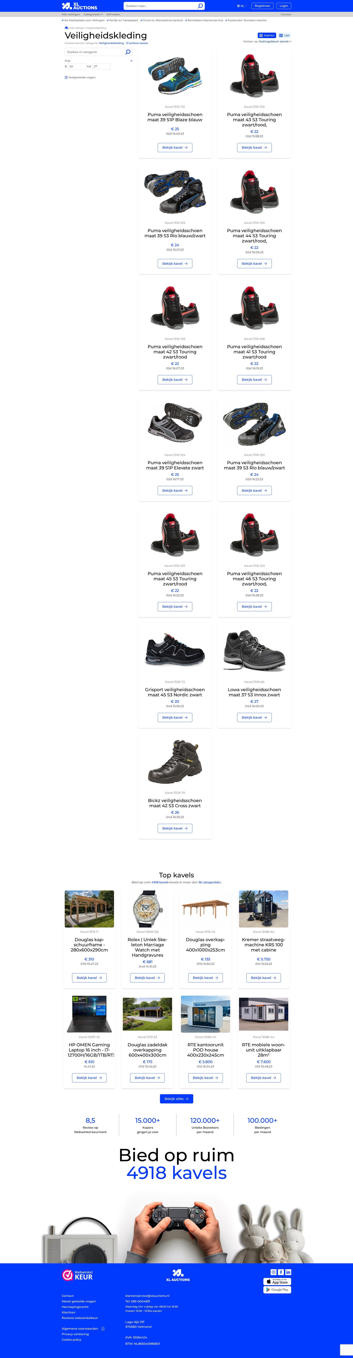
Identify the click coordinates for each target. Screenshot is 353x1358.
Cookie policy (71, 1339)
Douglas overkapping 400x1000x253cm (205, 945)
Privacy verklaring (75, 1334)
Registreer (262, 6)
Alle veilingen (71, 14)
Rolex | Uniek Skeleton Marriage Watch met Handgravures (147, 947)
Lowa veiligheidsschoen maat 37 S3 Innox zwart (254, 692)
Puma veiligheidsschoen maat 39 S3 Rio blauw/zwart (175, 233)
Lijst (287, 35)
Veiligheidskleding (96, 28)
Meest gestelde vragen (79, 1301)
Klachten (68, 1312)
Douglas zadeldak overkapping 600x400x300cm (147, 1050)
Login (284, 6)
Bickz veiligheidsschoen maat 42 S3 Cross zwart (175, 803)
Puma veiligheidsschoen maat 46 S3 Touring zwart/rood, (254, 579)
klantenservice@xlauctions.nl (147, 1296)
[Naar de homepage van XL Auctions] (79, 6)
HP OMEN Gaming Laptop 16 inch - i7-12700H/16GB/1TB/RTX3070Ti (99, 1050)
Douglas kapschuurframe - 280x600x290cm (89, 945)
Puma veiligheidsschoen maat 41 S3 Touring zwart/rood (254, 352)
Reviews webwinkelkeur (80, 1318)
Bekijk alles (174, 1099)
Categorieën (92, 14)
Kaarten (269, 35)
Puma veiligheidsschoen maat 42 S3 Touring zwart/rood (175, 352)
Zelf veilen (113, 14)
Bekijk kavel (172, 148)
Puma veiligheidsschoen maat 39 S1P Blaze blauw (174, 117)
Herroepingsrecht (75, 1307)
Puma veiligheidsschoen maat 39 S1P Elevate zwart (175, 465)
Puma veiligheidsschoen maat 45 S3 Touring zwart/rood (175, 579)
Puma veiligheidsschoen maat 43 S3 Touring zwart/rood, (254, 119)
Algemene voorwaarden (80, 1328)
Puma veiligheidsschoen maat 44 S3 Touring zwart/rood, (254, 236)
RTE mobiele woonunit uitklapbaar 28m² (263, 1050)
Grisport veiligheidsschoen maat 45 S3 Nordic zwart (175, 692)
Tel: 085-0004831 (137, 1301)
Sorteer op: (266, 41)
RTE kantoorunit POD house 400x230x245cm (205, 1050)
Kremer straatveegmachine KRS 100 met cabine (263, 945)
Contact (286, 14)
